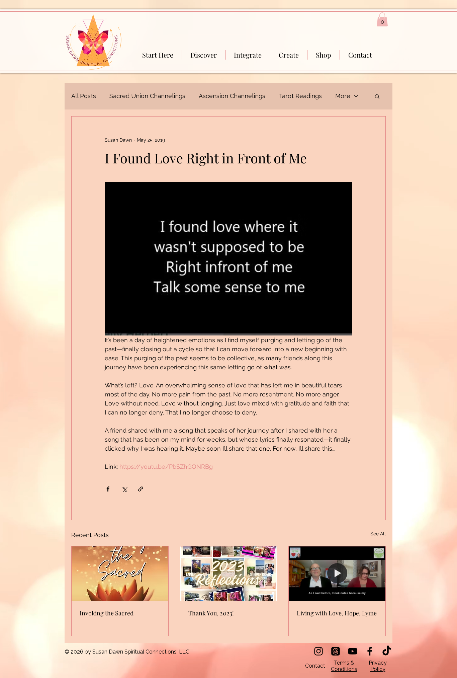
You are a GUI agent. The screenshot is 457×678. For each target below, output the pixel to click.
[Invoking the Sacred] (120, 573)
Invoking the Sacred (106, 613)
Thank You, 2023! (211, 613)
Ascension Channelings (232, 95)
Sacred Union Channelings (147, 95)
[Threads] (335, 651)
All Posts (83, 95)
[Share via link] (141, 489)
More (342, 95)
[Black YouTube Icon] (352, 651)
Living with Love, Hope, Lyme (337, 613)
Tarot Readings (300, 95)
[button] (382, 19)
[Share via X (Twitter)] (124, 489)
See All (378, 533)
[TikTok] (386, 651)
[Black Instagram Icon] (318, 651)
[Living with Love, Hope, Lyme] (337, 573)
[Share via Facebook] (108, 489)
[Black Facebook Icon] (369, 651)
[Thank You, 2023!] (228, 573)
